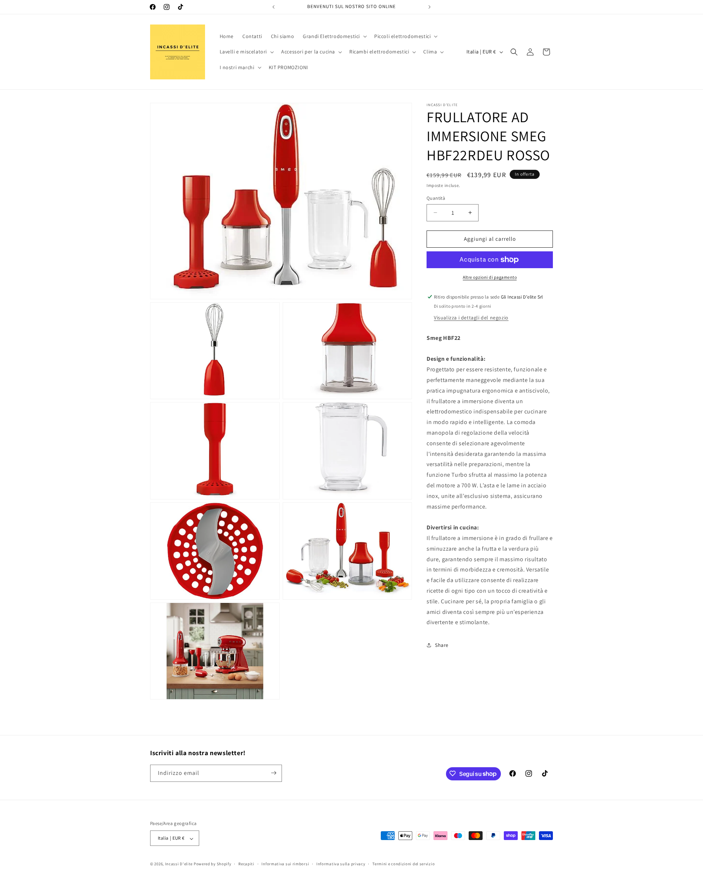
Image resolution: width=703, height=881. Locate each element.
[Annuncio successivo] (429, 7)
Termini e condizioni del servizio (403, 863)
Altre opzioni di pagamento (490, 277)
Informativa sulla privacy (340, 863)
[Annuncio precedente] (273, 7)
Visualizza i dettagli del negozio (471, 317)
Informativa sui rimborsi (285, 863)
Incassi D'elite (179, 864)
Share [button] (442, 645)
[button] (334, 36)
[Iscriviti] (273, 772)
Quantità (436, 198)
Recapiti (246, 863)
